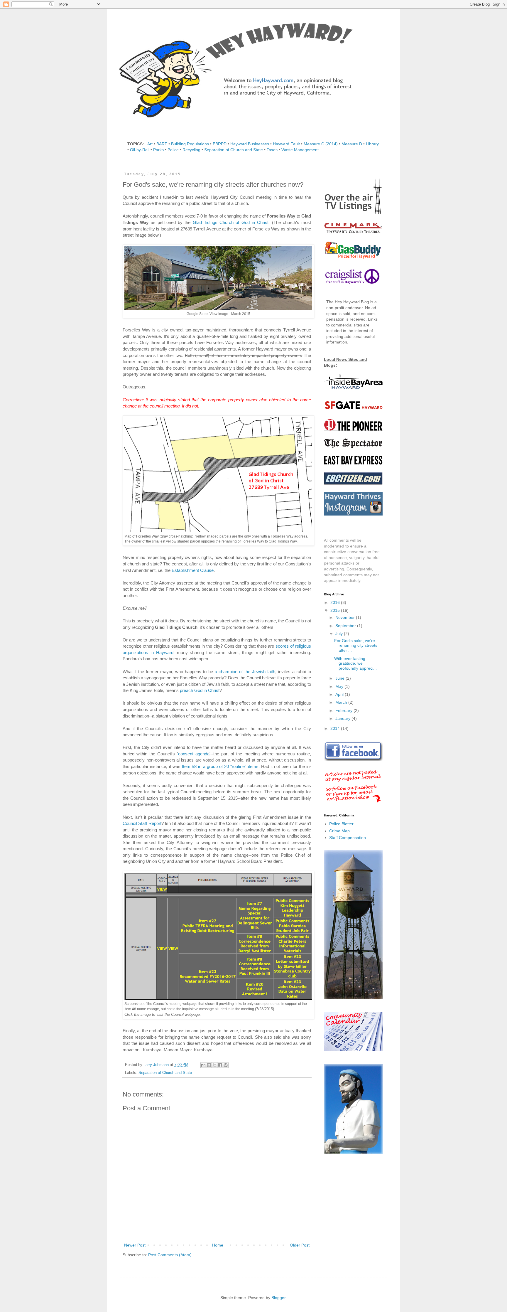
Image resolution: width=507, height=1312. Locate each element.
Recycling (191, 149)
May (339, 686)
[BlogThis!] (209, 1065)
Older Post (300, 1245)
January (343, 718)
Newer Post (135, 1245)
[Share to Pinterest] (226, 1065)
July (339, 633)
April (340, 694)
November (345, 617)
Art (150, 144)
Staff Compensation (347, 837)
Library (372, 144)
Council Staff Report (142, 823)
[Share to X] (214, 1065)
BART (161, 144)
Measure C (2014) (321, 144)
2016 (335, 602)
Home (217, 1245)
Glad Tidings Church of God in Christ (231, 222)
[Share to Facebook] (220, 1065)
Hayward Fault (286, 144)
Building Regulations (190, 144)
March (341, 702)
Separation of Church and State (233, 149)
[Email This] (203, 1065)
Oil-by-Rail (139, 149)
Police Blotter (341, 823)
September (346, 625)
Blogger (278, 1297)
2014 (335, 728)
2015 (335, 610)
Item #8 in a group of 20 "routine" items (220, 766)
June (340, 678)
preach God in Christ (199, 690)
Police (173, 149)
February (344, 710)
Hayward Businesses (249, 144)
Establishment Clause (193, 570)
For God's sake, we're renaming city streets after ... (355, 645)
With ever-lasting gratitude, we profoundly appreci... (355, 663)
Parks (158, 149)
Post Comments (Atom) (170, 1254)
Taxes (272, 149)
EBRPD (220, 144)
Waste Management (300, 149)
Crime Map (339, 830)
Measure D (352, 144)
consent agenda (193, 753)
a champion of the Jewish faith (245, 671)
